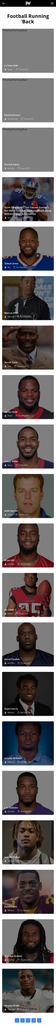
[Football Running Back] (28, 51)
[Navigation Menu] (52, 3)
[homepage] (28, 3)
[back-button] (4, 3)
